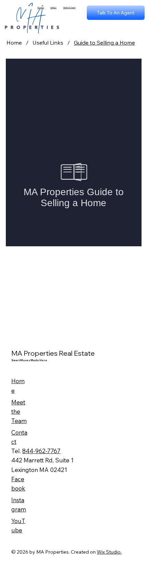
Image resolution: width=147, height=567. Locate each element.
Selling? (53, 8)
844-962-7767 (41, 450)
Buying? (41, 8)
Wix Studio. (109, 552)
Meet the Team (69, 8)
